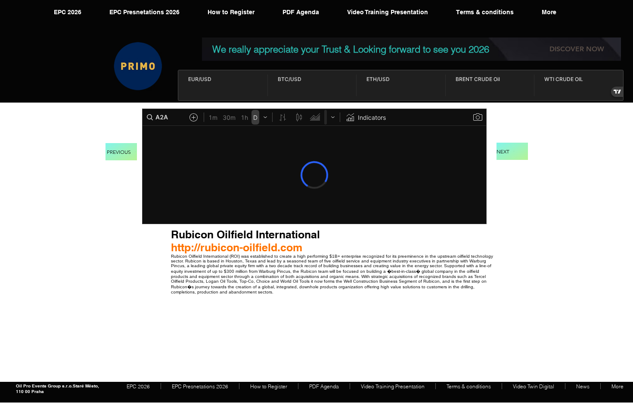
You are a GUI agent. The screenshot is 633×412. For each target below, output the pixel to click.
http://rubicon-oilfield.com (236, 247)
